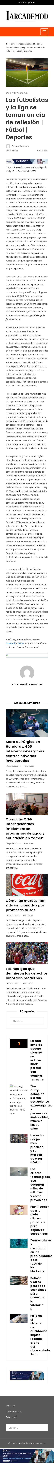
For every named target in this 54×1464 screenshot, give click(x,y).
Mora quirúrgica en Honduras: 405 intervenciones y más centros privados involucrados (25, 751)
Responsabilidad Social (16, 93)
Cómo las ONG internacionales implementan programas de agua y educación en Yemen (25, 828)
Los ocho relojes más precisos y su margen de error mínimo (37, 1148)
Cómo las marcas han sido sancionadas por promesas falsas (26, 905)
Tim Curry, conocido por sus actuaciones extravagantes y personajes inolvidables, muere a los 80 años (41, 1107)
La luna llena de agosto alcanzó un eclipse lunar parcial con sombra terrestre (37, 1060)
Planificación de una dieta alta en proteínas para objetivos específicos (40, 1220)
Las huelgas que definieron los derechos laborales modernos (27, 973)
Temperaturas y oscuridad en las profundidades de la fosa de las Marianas (41, 1256)
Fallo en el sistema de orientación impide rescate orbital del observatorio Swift (40, 1335)
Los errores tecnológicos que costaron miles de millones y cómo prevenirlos (40, 1184)
